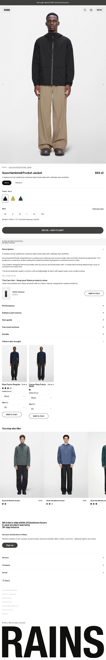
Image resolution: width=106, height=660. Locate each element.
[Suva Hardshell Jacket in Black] (49, 504)
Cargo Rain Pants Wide (37, 385)
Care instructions (53, 327)
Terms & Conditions (9, 594)
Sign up (9, 545)
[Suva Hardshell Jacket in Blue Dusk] (66, 465)
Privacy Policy (7, 598)
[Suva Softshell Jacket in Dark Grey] (22, 465)
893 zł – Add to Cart (53, 230)
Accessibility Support (9, 590)
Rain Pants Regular (11, 384)
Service (53, 558)
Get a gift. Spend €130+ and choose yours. (53, 2)
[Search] (85, 9)
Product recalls (7, 610)
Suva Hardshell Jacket (55, 501)
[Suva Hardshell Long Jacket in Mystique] (91, 504)
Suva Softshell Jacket (11, 501)
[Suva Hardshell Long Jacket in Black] (93, 504)
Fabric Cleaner (18, 292)
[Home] (7, 9)
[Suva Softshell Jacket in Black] (5, 504)
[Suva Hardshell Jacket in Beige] (52, 504)
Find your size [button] (98, 209)
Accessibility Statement (10, 606)
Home (4, 167)
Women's (18, 183)
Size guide (53, 320)
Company (53, 565)
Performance (53, 306)
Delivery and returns (53, 313)
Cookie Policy (7, 602)
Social (53, 573)
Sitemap (5, 614)
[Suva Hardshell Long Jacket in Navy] (96, 504)
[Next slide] (101, 84)
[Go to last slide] (4, 84)
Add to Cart (94, 293)
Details (53, 334)
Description (53, 249)
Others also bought (53, 341)
